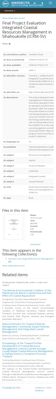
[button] (34, 2)
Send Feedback (43, 389)
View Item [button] (9, 10)
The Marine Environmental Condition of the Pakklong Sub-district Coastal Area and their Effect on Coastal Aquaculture (27, 293)
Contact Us (40, 387)
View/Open (35, 244)
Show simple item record (13, 18)
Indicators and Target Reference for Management (30, 258)
